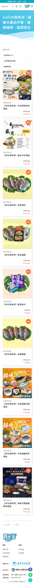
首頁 (4, 33)
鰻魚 (14, 1)
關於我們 (6, 549)
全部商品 (21, 549)
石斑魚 (24, 1)
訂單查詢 (21, 553)
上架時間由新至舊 (9, 61)
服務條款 (6, 556)
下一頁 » (16, 524)
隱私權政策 (6, 553)
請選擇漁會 (7, 66)
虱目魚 (19, 1)
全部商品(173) (8, 55)
